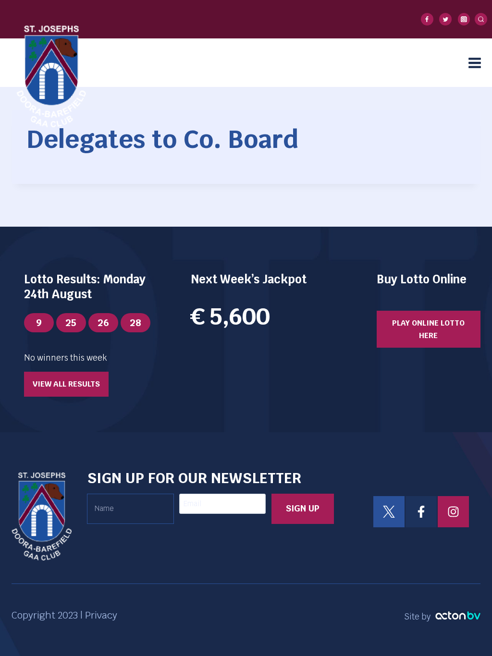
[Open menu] (478, 63)
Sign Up (303, 508)
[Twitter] (445, 19)
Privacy (101, 615)
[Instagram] (464, 19)
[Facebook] (427, 19)
